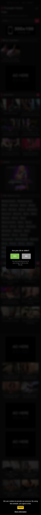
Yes (14, 256)
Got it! (20, 507)
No (26, 256)
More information (20, 512)
